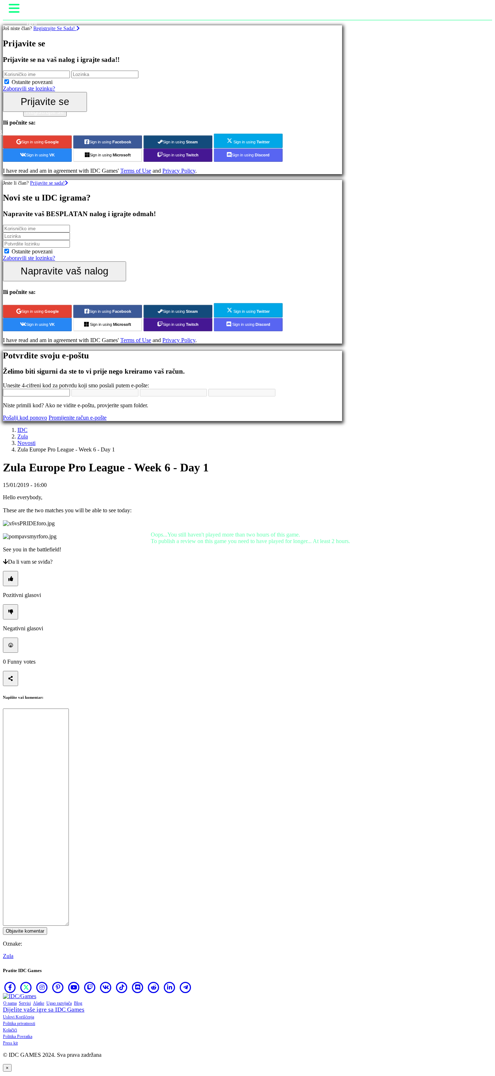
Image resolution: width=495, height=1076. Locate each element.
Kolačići (10, 1030)
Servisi (25, 1003)
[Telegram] (185, 987)
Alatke (38, 1003)
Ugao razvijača (59, 1003)
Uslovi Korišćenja (18, 1017)
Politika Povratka (17, 1036)
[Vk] (106, 987)
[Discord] (137, 987)
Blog (78, 1003)
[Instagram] (42, 987)
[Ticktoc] (122, 987)
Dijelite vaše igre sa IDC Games (43, 1009)
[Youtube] (74, 987)
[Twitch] (90, 987)
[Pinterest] (58, 987)
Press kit (10, 1043)
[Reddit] (153, 987)
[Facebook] (10, 987)
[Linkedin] (169, 987)
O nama (10, 1003)
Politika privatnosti (19, 1023)
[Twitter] (26, 987)
